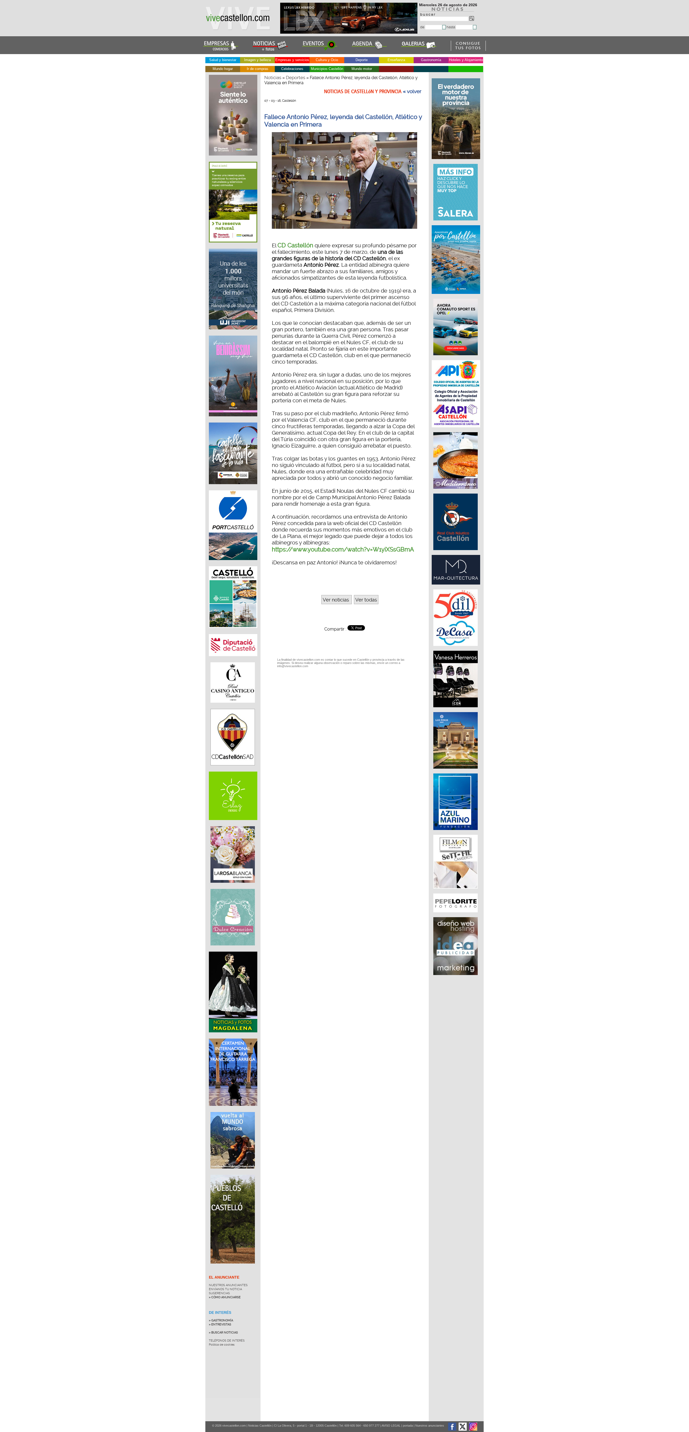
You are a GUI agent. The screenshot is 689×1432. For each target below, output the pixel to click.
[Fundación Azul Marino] (456, 833)
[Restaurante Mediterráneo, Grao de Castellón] (456, 491)
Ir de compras (257, 69)
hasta (451, 27)
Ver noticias (336, 600)
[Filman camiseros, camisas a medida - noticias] (456, 891)
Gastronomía (431, 60)
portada (408, 1425)
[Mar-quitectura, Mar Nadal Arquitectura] (456, 587)
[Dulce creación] (232, 949)
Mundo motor (361, 69)
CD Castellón (295, 245)
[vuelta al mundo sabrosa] (232, 1172)
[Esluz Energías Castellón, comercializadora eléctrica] (233, 824)
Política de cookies (221, 1344)
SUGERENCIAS (219, 1293)
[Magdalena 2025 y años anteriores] (233, 1036)
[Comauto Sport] (456, 358)
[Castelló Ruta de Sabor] (233, 159)
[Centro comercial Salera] (456, 223)
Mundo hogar (223, 69)
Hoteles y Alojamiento (466, 60)
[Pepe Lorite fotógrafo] (456, 915)
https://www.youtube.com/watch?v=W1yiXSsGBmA (343, 549)
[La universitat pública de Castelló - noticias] (233, 333)
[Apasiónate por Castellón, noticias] (456, 296)
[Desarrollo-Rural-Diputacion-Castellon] (456, 162)
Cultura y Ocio (327, 60)
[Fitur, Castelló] (233, 488)
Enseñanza (396, 60)
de (422, 27)
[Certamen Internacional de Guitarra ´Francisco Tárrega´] (233, 1110)
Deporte (362, 60)
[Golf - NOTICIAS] (233, 246)
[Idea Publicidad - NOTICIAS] (456, 978)
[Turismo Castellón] (233, 632)
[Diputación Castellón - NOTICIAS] (233, 660)
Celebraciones (292, 69)
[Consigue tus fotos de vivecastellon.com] (468, 49)
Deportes (295, 77)
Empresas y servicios (292, 60)
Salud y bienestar (222, 60)
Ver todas (366, 600)
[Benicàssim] (233, 420)
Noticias (272, 77)
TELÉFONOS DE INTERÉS (227, 1340)
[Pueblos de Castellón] (232, 1267)
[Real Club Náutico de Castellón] (456, 553)
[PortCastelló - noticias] (233, 564)
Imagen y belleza (257, 60)
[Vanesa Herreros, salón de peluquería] (456, 710)
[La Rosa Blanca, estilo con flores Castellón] (232, 887)
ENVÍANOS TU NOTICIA (225, 1289)
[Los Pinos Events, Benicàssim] (456, 771)
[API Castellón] (456, 430)
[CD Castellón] (232, 769)
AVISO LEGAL (391, 1425)
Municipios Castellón (327, 69)
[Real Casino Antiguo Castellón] (232, 707)
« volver (412, 91)
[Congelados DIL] (456, 648)
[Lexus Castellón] (349, 32)
